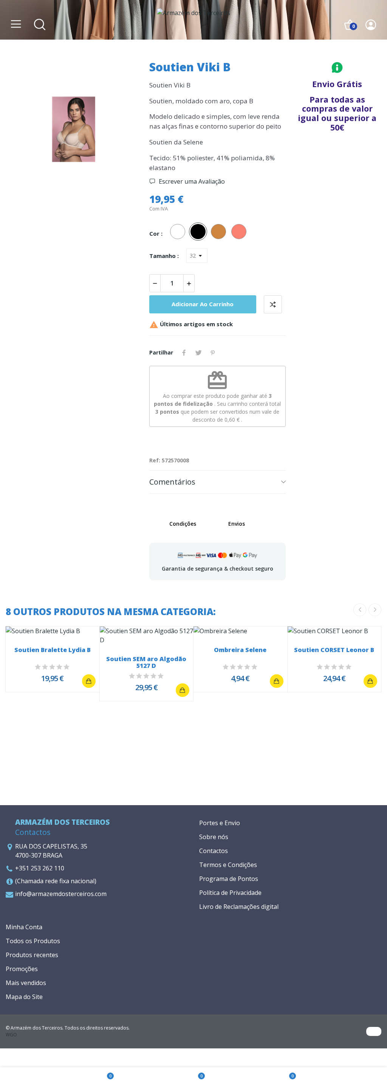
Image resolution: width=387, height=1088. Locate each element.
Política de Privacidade (230, 893)
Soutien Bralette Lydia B (52, 650)
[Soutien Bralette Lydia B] (89, 681)
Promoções (22, 969)
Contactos (213, 851)
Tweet (198, 352)
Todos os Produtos (33, 941)
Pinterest (213, 352)
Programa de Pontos (228, 879)
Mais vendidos (26, 983)
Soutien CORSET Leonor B (334, 650)
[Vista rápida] (52, 631)
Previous (23, 130)
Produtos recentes (32, 955)
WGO (11, 1034)
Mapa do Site (24, 997)
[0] (102, 1078)
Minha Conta (24, 927)
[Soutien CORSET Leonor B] (370, 681)
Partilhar (184, 352)
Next (124, 130)
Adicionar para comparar (273, 304)
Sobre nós (213, 837)
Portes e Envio (219, 823)
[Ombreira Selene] (276, 681)
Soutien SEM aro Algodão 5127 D (146, 662)
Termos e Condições (228, 865)
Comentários (172, 482)
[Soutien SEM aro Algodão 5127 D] (182, 690)
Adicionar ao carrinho (203, 304)
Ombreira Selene (240, 650)
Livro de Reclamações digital (239, 906)
